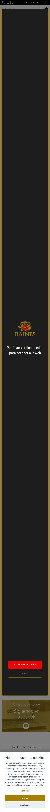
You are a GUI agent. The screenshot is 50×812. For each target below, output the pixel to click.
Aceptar (25, 798)
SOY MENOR (25, 673)
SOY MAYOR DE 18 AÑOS (25, 664)
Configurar (25, 805)
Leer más (25, 791)
